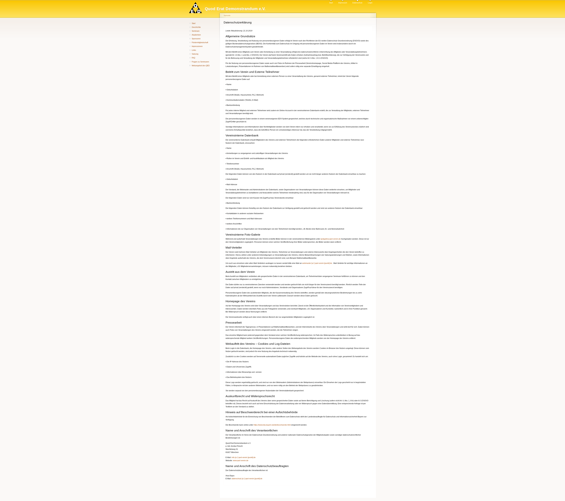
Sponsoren (196, 39)
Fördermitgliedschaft (200, 42)
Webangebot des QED (201, 66)
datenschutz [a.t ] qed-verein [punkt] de (247, 479)
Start (331, 3)
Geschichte (196, 27)
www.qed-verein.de (240, 461)
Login (370, 3)
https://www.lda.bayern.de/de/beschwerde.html (272, 425)
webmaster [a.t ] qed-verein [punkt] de (317, 263)
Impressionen (197, 46)
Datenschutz (357, 3)
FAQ (193, 58)
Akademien (196, 35)
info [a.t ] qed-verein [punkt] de (244, 457)
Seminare (196, 31)
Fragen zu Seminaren (200, 62)
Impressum (342, 3)
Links (194, 50)
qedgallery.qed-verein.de (331, 239)
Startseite (227, 15)
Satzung (195, 54)
